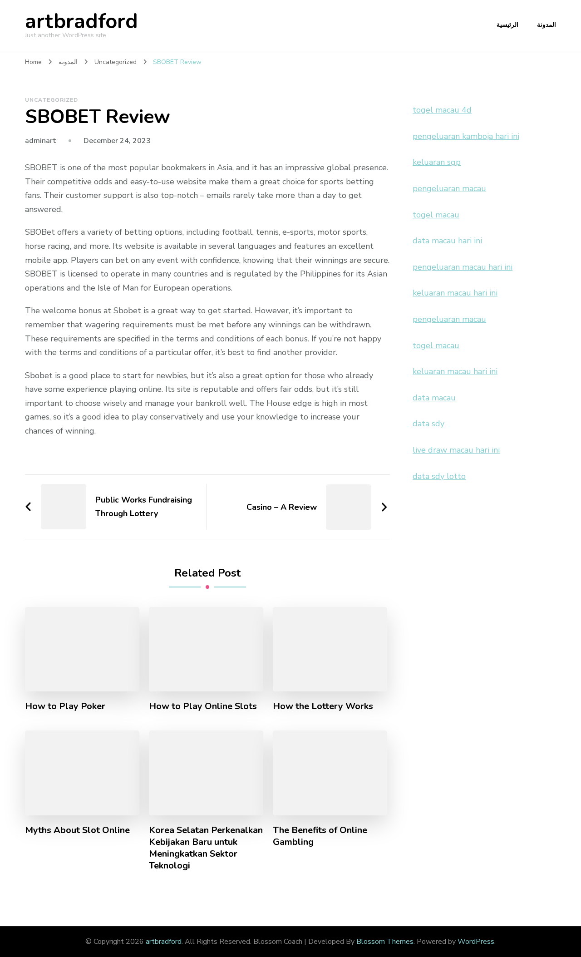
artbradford (81, 21)
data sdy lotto (439, 476)
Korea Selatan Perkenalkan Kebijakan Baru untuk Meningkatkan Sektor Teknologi (206, 848)
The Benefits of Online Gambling (320, 836)
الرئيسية (507, 24)
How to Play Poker (65, 706)
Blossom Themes (385, 942)
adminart (40, 141)
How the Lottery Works (323, 706)
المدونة (546, 24)
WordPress (476, 942)
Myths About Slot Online (77, 830)
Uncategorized (51, 100)
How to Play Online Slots (203, 706)
